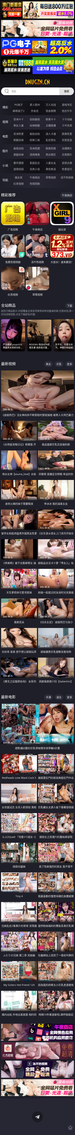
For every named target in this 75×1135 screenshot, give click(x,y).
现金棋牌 (51, 111)
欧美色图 (51, 148)
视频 (5, 122)
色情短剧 (35, 183)
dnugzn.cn (37, 82)
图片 (5, 151)
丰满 (48, 697)
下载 (69, 305)
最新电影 (8, 697)
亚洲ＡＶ (18, 119)
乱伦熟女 (51, 140)
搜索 (66, 91)
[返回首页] (70, 1127)
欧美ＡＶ (51, 119)
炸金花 (35, 111)
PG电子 (18, 104)
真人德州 (35, 104)
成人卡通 (51, 133)
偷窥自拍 (18, 148)
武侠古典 (67, 163)
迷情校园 (18, 169)
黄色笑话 (51, 169)
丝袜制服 (35, 125)
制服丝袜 (18, 140)
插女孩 (18, 177)
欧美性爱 (67, 133)
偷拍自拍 (35, 133)
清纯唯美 (35, 154)
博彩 (5, 107)
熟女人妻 (18, 125)
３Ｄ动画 (67, 119)
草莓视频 (51, 177)
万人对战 (51, 104)
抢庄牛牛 (67, 111)
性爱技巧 (67, 169)
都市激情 (18, 163)
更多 (69, 364)
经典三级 (35, 140)
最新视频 (8, 363)
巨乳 (59, 364)
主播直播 (51, 125)
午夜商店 (35, 177)
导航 (5, 180)
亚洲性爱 (18, 133)
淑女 (59, 697)
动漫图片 (67, 148)
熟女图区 (51, 154)
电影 (5, 136)
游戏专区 (67, 104)
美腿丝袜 (18, 154)
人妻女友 (51, 163)
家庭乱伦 (35, 163)
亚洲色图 (35, 148)
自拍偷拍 (35, 119)
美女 (48, 364)
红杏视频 (18, 183)
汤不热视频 (67, 177)
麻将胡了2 (18, 111)
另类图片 (67, 154)
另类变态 (67, 140)
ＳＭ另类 (67, 125)
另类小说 (35, 169)
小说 (5, 165)
